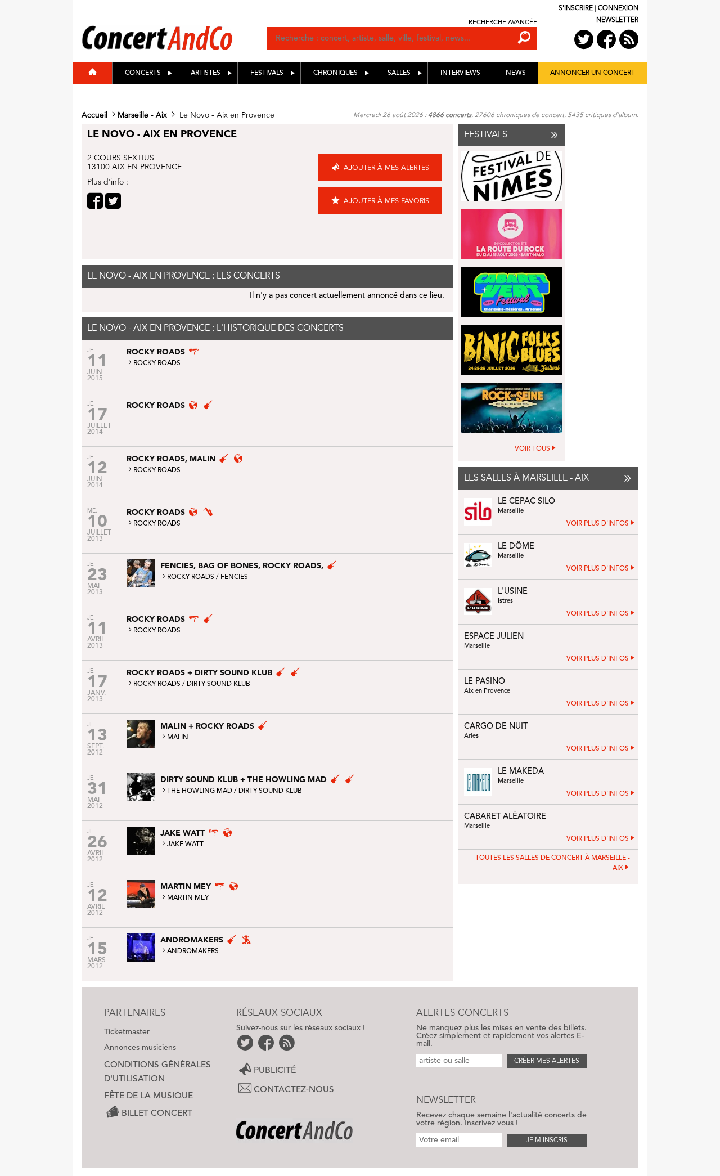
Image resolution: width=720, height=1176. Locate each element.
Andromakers (193, 951)
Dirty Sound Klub (218, 684)
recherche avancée (503, 23)
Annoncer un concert (592, 73)
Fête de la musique (148, 1096)
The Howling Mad (199, 791)
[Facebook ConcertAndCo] (606, 39)
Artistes (205, 73)
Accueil (94, 115)
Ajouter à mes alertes (386, 168)
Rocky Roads (157, 363)
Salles (399, 73)
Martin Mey (188, 898)
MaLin (177, 737)
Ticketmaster (127, 1032)
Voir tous (532, 449)
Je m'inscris (547, 1140)
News (516, 73)
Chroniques (335, 73)
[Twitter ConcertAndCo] (583, 39)
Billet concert (157, 1112)
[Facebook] (95, 201)
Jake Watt (185, 844)
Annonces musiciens (140, 1048)
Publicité (275, 1070)
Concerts (143, 73)
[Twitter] (113, 201)
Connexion (618, 8)
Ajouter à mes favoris (386, 201)
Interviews (460, 73)
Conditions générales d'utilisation (157, 1072)
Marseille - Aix (142, 115)
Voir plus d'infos (597, 523)
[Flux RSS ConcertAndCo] (628, 39)
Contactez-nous (294, 1089)
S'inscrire (576, 8)
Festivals (267, 73)
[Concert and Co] (174, 26)
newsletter (617, 20)
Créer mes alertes (546, 1061)
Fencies (234, 577)
